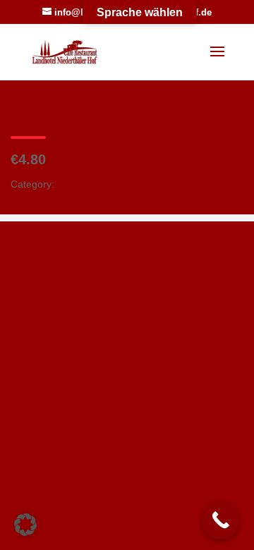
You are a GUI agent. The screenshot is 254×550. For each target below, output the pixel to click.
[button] (25, 524)
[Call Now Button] (220, 520)
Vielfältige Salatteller (102, 184)
